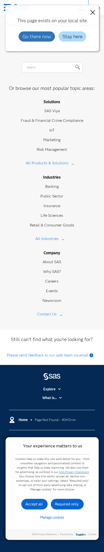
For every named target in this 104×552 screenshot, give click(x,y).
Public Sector (51, 196)
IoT (52, 130)
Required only (67, 504)
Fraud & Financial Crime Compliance (52, 120)
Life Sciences (52, 215)
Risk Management (52, 149)
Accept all (34, 504)
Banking (52, 186)
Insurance (52, 205)
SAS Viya (52, 111)
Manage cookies (52, 517)
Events (52, 291)
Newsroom (52, 300)
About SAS (52, 262)
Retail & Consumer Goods (52, 225)
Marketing (51, 140)
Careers (52, 281)
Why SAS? (52, 271)
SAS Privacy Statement (74, 472)
